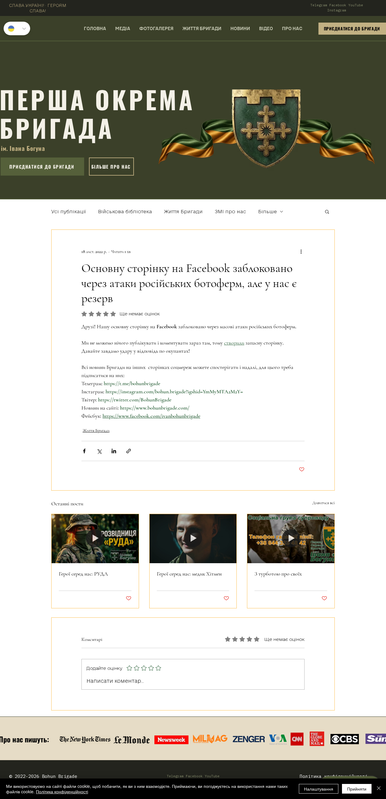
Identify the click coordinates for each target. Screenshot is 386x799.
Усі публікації (68, 211)
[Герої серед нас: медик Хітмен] (193, 538)
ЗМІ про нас (230, 211)
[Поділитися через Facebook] (84, 451)
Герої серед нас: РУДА (83, 573)
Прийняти (356, 789)
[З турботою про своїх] (290, 538)
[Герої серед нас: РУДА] (95, 538)
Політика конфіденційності (62, 791)
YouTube (355, 5)
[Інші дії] (301, 251)
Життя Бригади (183, 211)
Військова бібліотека (125, 211)
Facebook (337, 5)
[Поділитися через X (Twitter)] (99, 451)
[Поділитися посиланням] (128, 451)
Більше (267, 211)
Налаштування (318, 789)
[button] (327, 211)
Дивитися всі (323, 502)
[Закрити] (378, 788)
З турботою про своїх (278, 573)
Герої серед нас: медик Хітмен (189, 573)
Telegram (318, 5)
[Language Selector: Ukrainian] (17, 28)
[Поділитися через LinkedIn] (114, 451)
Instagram (336, 10)
